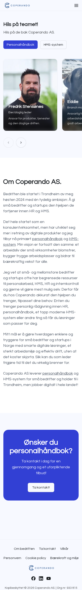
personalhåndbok (47, 239)
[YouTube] (48, 578)
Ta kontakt (47, 548)
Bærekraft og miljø (64, 558)
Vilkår (64, 548)
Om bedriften (24, 548)
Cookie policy (35, 558)
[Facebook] (33, 578)
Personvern (12, 558)
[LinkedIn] (41, 578)
